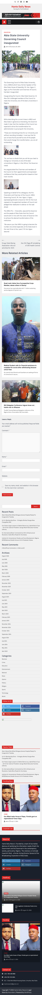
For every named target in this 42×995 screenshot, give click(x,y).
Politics (4, 683)
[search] (38, 22)
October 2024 (5, 631)
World (3, 696)
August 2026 (5, 556)
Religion (4, 686)
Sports (4, 689)
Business (4, 659)
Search (36, 506)
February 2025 (6, 617)
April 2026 (5, 569)
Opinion (4, 679)
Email (4, 466)
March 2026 (5, 573)
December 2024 (6, 624)
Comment (5, 430)
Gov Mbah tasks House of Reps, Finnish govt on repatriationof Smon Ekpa (20, 817)
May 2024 (4, 648)
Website (4, 476)
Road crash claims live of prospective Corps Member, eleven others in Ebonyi (19, 284)
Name (4, 457)
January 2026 (5, 580)
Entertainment (6, 669)
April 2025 (5, 610)
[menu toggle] (9, 22)
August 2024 (5, 638)
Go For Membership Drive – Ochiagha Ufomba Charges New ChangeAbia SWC (18, 521)
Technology (5, 693)
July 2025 (4, 600)
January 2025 (5, 621)
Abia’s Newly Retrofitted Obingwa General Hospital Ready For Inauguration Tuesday (19, 516)
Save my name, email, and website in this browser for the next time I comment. (21, 486)
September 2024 (6, 634)
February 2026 (6, 576)
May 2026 (4, 566)
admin (7, 47)
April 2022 (5, 651)
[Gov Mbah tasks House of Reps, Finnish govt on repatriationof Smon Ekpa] (21, 797)
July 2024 (4, 641)
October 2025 (5, 590)
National (4, 673)
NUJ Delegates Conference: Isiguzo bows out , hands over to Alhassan (19, 406)
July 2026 (4, 559)
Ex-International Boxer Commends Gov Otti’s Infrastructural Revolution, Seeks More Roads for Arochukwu (18, 534)
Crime (3, 662)
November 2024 (6, 627)
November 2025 (6, 587)
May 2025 (4, 607)
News (3, 676)
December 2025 (6, 583)
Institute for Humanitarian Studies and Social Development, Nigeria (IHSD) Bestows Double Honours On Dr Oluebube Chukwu (20, 539)
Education (7, 32)
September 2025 (6, 593)
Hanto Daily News (21, 6)
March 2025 (5, 614)
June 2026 (4, 563)
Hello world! (21, 548)
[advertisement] (21, 15)
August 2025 (5, 597)
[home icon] (4, 22)
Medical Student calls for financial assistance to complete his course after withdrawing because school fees (20, 367)
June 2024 (4, 644)
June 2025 (4, 604)
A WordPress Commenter (9, 548)
